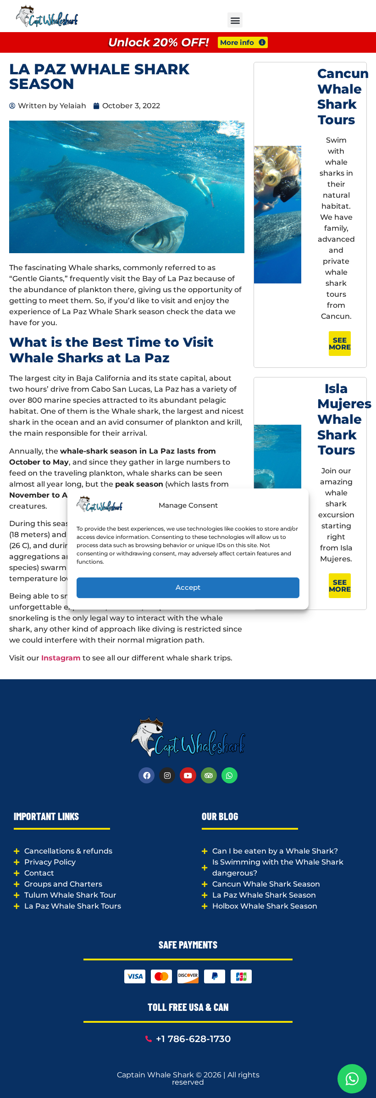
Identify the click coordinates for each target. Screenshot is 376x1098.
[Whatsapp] (229, 775)
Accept (188, 587)
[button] (235, 20)
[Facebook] (146, 775)
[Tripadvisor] (209, 775)
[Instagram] (167, 775)
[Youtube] (188, 775)
